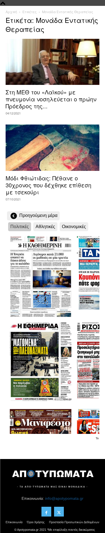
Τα (97, 438)
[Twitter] (59, 512)
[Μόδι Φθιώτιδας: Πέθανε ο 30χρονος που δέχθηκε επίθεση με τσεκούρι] (52, 148)
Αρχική (11, 11)
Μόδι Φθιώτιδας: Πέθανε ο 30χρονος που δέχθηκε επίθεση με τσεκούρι (48, 185)
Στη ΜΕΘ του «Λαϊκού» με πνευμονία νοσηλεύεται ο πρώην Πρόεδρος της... (51, 99)
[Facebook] (46, 512)
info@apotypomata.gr (64, 498)
